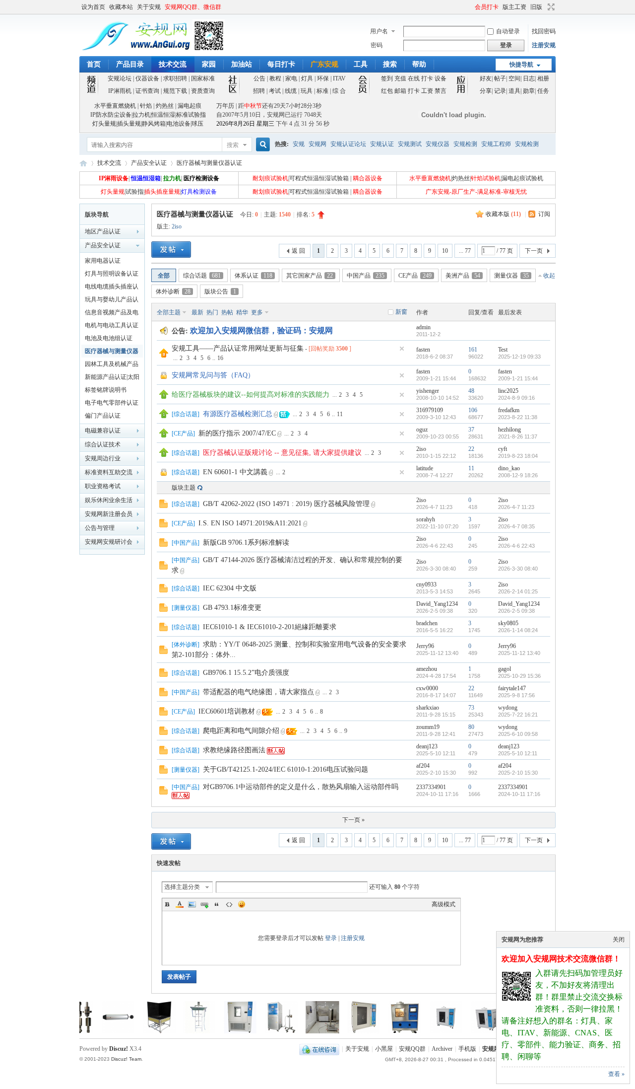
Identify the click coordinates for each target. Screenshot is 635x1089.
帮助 (419, 64)
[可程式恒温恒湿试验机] (208, 1031)
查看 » (616, 1074)
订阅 (544, 214)
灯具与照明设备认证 (111, 273)
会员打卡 (487, 6)
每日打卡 (281, 64)
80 (471, 727)
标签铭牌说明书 (106, 389)
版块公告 (220, 291)
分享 (486, 90)
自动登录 (508, 31)
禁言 (440, 90)
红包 (387, 90)
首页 (94, 64)
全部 (164, 275)
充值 (400, 78)
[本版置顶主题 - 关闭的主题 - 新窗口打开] (164, 475)
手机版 (467, 1048)
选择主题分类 (182, 886)
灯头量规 (104, 123)
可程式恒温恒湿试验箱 (319, 178)
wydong (507, 707)
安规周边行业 (103, 458)
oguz (422, 429)
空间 (514, 78)
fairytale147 (512, 688)
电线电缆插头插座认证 (111, 288)
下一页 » (353, 819)
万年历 (225, 105)
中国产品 (365, 275)
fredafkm (508, 410)
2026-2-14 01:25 (518, 591)
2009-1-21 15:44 (518, 378)
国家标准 (203, 78)
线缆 (291, 90)
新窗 (401, 311)
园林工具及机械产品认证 (111, 365)
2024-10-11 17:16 (519, 794)
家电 (291, 78)
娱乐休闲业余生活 (108, 500)
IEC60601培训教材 (226, 711)
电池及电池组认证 (108, 338)
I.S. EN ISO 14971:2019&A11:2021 (250, 523)
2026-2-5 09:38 (516, 611)
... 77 (465, 250)
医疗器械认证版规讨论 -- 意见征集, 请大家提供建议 (282, 452)
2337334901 (431, 787)
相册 (543, 78)
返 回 (298, 250)
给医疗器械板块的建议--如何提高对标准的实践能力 (250, 394)
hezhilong (509, 429)
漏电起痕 (189, 105)
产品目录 (130, 64)
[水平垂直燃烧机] (332, 1031)
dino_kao (509, 468)
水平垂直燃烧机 (115, 105)
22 (471, 448)
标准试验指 (191, 114)
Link (204, 904)
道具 (514, 90)
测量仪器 (511, 275)
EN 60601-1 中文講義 (235, 472)
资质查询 (203, 90)
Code (229, 904)
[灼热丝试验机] (414, 1031)
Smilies (242, 904)
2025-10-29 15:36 (519, 676)
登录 (331, 938)
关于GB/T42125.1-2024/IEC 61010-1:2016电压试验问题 (285, 769)
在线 (414, 78)
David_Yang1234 (437, 603)
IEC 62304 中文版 (229, 588)
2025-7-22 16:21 (518, 715)
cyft (502, 448)
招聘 (259, 90)
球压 (197, 123)
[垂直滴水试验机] (167, 1031)
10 (445, 250)
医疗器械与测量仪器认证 (209, 162)
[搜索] (261, 144)
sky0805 (508, 623)
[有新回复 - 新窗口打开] (163, 506)
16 (220, 358)
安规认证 (382, 144)
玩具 (307, 90)
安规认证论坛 (348, 144)
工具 (361, 64)
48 (471, 390)
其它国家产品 (309, 275)
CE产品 (415, 275)
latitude (424, 468)
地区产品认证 (103, 231)
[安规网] (152, 50)
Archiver (442, 1048)
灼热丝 (165, 105)
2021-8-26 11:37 (517, 436)
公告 (259, 78)
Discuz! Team (126, 1059)
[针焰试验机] (455, 1031)
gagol (504, 668)
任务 (543, 90)
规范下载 (175, 90)
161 (472, 349)
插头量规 (129, 123)
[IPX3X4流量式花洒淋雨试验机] (249, 1031)
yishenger (427, 390)
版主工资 (514, 6)
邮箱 (400, 90)
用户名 (379, 31)
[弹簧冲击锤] (86, 1031)
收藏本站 (121, 6)
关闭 (619, 939)
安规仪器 (437, 144)
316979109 (429, 410)
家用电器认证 (103, 260)
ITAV (339, 78)
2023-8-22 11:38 (517, 417)
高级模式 (443, 904)
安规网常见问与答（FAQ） (213, 375)
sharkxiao (427, 707)
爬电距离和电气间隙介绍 (241, 730)
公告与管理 (100, 527)
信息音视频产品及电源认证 (111, 314)
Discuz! (118, 1048)
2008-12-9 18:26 (518, 475)
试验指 (134, 191)
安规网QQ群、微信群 (193, 6)
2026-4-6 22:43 (516, 546)
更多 (257, 312)
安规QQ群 (412, 1048)
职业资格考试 (103, 486)
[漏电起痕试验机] (373, 1031)
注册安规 (544, 45)
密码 (376, 45)
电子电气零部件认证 (111, 402)
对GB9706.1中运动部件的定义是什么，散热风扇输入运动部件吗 (300, 787)
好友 (486, 78)
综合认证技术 (103, 444)
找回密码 (544, 31)
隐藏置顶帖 (402, 349)
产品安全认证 (149, 162)
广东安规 (324, 64)
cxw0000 (427, 688)
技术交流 (173, 64)
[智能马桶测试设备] (127, 1031)
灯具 (307, 78)
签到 (387, 78)
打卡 (427, 78)
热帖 (227, 312)
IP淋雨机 (119, 90)
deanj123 (427, 746)
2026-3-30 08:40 (518, 569)
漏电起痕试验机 (522, 178)
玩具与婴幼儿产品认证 (111, 301)
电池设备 (178, 123)
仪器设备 (147, 78)
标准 (322, 90)
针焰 (146, 105)
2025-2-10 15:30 (518, 773)
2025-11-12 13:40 (519, 653)
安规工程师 (496, 144)
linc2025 (508, 390)
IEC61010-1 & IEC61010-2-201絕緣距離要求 (269, 627)
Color (180, 904)
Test (503, 349)
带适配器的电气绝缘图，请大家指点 (258, 692)
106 (472, 410)
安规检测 (465, 144)
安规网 (317, 144)
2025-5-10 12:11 (517, 753)
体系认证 (253, 275)
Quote (217, 904)
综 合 (339, 90)
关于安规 (149, 6)
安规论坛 (119, 78)
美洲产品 (462, 275)
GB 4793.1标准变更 (232, 607)
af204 (423, 765)
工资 (427, 90)
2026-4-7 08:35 (516, 526)
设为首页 (93, 6)
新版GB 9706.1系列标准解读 (246, 542)
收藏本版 (503, 214)
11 (340, 414)
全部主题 (169, 312)
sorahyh (425, 519)
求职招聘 (175, 78)
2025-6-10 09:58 (518, 734)
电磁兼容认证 (103, 430)
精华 (242, 312)
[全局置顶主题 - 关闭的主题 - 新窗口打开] (164, 378)
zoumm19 (428, 727)
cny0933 (426, 584)
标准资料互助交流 (108, 472)
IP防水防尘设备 (110, 114)
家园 (209, 64)
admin (423, 327)
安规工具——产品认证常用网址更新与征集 (238, 348)
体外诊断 (173, 291)
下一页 (534, 250)
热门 (212, 312)
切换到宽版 (550, 6)
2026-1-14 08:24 (518, 630)
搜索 (390, 64)
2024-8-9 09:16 (516, 398)
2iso (177, 226)
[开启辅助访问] (470, 6)
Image (192, 904)
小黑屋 (384, 1048)
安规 (299, 144)
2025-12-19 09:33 (519, 357)
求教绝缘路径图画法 (234, 750)
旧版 (536, 6)
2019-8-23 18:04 (518, 456)
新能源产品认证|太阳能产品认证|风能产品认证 (112, 378)
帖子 (500, 78)
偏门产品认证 (103, 415)
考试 (275, 90)
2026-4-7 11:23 (516, 507)
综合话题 (202, 275)
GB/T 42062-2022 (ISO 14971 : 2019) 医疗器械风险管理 (286, 504)
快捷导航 (521, 64)
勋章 (529, 90)
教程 (275, 78)
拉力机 (141, 114)
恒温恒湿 (163, 114)
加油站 (241, 64)
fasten (423, 349)
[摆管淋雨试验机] (291, 1031)
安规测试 (410, 144)
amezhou (426, 668)
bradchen (427, 623)
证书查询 (147, 90)
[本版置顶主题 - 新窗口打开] (163, 396)
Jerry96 (425, 646)
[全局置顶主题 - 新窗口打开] (163, 355)
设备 (440, 78)
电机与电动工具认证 (111, 325)
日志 (529, 78)
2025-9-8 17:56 (516, 695)
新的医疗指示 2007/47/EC (237, 433)
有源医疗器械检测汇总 (237, 414)
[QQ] (319, 1048)
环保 (323, 78)
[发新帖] (171, 249)
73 (471, 707)
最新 (197, 312)
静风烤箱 (154, 123)
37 (471, 429)
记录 (500, 90)
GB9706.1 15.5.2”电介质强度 (246, 672)
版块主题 (183, 487)
